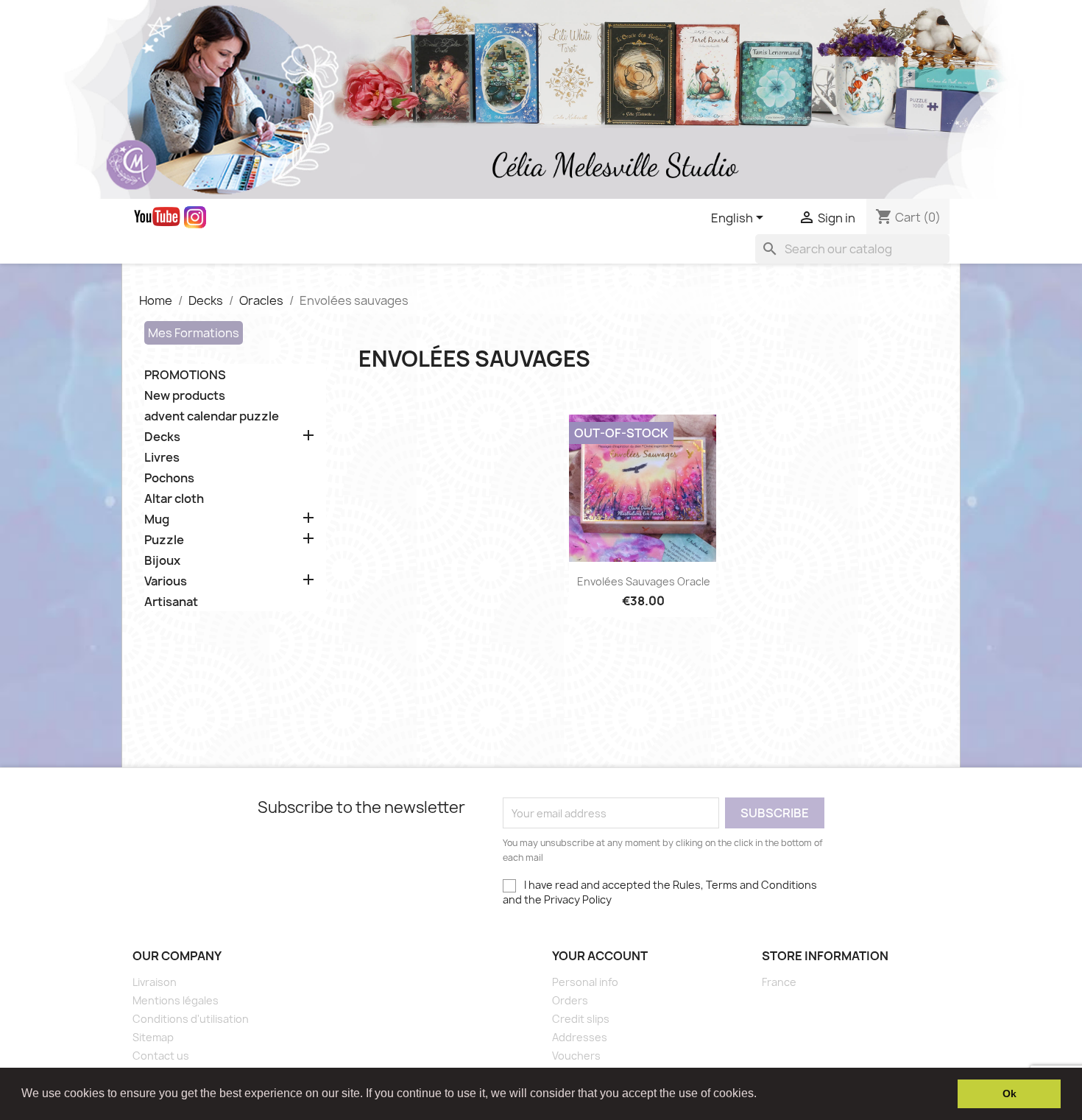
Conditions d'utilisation (190, 1019)
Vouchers (576, 1056)
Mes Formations (193, 333)
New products (184, 396)
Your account (600, 956)
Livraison (154, 982)
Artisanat (171, 602)
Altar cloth (174, 499)
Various (165, 581)
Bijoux (162, 560)
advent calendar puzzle (211, 416)
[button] (762, 1095)
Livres (162, 457)
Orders (570, 1000)
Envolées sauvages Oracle (643, 581)
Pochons (169, 478)
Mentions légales (175, 1000)
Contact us (160, 1056)
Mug (156, 519)
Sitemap (153, 1037)
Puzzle (164, 540)
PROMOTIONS (185, 375)
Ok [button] (1009, 1093)
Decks (162, 437)
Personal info (585, 982)
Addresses (579, 1037)
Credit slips (580, 1019)
